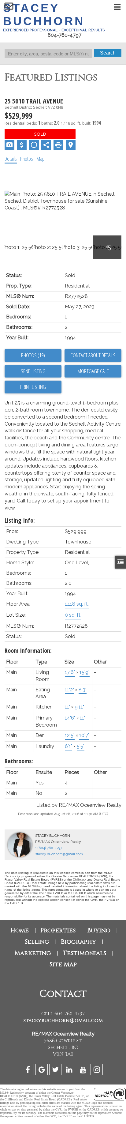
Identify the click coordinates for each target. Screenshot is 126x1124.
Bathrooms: (19, 761)
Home (19, 930)
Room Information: (28, 650)
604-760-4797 (64, 35)
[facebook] (28, 1070)
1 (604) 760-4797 (48, 848)
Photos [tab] (26, 158)
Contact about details (93, 355)
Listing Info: (20, 520)
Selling (37, 942)
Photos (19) (33, 355)
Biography (78, 942)
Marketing (32, 953)
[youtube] (84, 1070)
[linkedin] (70, 1070)
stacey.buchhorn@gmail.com (59, 854)
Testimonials (84, 953)
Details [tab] (11, 158)
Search (108, 52)
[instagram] (97, 1070)
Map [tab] (40, 158)
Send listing (33, 371)
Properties (58, 930)
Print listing (33, 386)
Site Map (63, 964)
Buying (98, 930)
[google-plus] (42, 1070)
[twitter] (56, 1070)
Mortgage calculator (93, 371)
